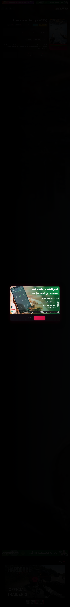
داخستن (29, 318)
